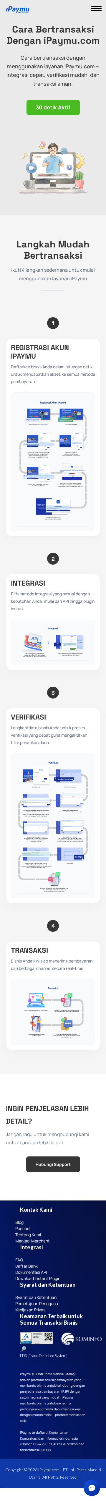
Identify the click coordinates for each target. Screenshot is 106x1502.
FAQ (19, 1260)
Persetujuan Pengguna (36, 1303)
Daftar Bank (26, 1266)
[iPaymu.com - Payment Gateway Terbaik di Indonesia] (17, 9)
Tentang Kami (28, 1234)
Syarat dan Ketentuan (36, 1297)
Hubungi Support (53, 1164)
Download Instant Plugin (37, 1278)
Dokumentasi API (31, 1272)
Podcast (23, 1228)
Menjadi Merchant (32, 1241)
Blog (19, 1222)
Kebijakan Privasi (30, 1310)
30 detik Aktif (53, 107)
